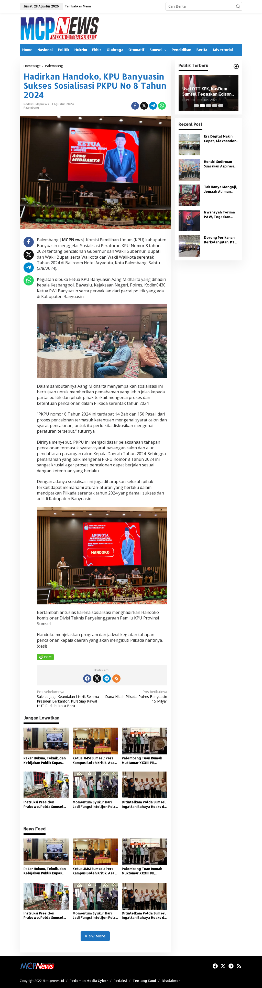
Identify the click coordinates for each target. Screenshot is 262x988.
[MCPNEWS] (59, 28)
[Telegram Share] (153, 106)
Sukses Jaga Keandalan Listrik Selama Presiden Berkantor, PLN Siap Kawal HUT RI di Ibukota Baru (68, 699)
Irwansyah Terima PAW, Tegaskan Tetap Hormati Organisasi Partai (219, 214)
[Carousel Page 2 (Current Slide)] (202, 105)
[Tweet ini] (144, 106)
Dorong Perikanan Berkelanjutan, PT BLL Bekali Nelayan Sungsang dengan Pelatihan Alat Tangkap (220, 239)
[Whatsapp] (162, 106)
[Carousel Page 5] (220, 105)
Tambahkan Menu (78, 6)
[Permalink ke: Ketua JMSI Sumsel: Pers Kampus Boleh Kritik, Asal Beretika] (95, 740)
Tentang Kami (144, 981)
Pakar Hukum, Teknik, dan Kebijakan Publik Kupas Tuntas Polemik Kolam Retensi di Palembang (45, 760)
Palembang (31, 107)
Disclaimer (171, 981)
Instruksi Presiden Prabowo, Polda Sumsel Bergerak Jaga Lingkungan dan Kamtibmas (43, 804)
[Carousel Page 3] (208, 105)
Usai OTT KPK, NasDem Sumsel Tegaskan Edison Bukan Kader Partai (207, 91)
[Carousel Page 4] (214, 105)
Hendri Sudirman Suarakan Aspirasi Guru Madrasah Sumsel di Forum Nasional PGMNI (219, 163)
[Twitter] (97, 678)
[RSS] (116, 678)
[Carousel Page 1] (196, 105)
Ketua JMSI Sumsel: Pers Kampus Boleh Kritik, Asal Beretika (94, 760)
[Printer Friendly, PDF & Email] (45, 657)
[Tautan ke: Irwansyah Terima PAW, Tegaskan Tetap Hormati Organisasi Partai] (189, 220)
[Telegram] (107, 678)
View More (95, 936)
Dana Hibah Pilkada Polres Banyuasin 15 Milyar (136, 696)
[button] (238, 6)
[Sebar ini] (135, 106)
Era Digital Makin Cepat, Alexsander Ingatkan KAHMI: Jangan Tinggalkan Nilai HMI (220, 138)
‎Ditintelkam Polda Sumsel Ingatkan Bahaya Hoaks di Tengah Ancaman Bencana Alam (144, 804)
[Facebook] (87, 678)
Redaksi (120, 981)
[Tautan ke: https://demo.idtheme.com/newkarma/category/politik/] (236, 66)
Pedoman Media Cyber (89, 981)
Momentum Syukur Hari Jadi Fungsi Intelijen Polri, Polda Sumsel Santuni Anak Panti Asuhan (95, 804)
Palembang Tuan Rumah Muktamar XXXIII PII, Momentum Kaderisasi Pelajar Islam (142, 760)
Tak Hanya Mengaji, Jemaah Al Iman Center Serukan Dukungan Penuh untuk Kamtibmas (220, 189)
